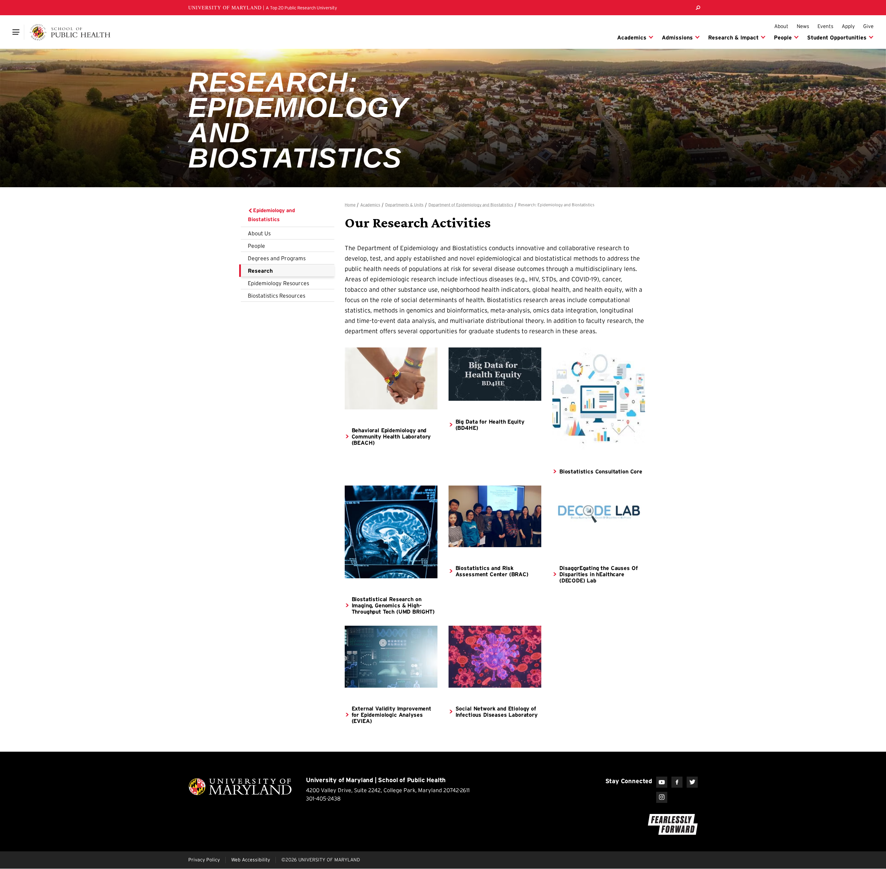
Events (825, 26)
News (803, 26)
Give (868, 26)
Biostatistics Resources (276, 295)
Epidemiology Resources (278, 283)
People (256, 246)
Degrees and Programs (277, 258)
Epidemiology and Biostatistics (271, 214)
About (781, 26)
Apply (848, 26)
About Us (259, 233)
